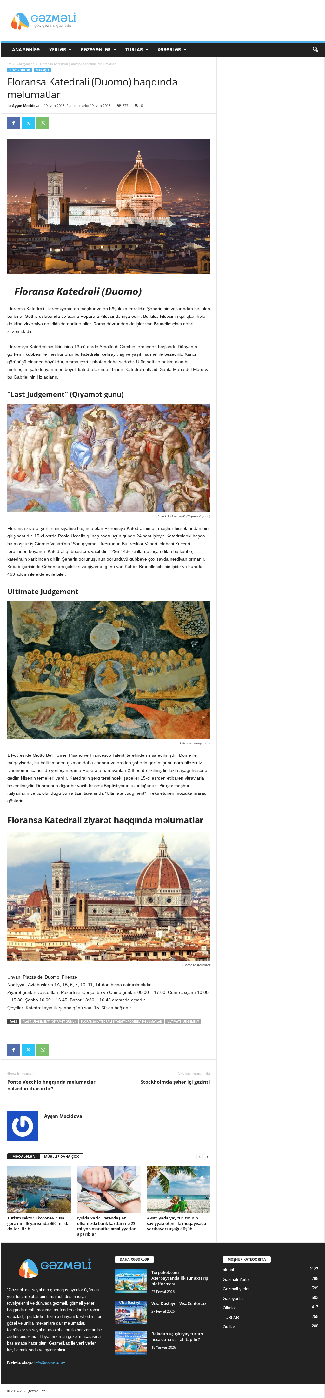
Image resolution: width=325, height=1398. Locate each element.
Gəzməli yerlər (236, 1289)
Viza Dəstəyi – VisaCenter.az (178, 1303)
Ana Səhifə (26, 50)
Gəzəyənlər (96, 50)
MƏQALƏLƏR (23, 1156)
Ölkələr (229, 1308)
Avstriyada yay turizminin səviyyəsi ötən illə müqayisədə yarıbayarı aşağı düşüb (176, 1223)
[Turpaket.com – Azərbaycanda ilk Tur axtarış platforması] (131, 1281)
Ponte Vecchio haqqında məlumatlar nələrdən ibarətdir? (51, 1085)
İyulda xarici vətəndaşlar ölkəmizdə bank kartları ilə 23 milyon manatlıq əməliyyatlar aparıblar (106, 1226)
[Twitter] (28, 123)
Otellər (229, 1327)
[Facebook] (13, 123)
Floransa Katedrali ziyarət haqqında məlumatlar (121, 1021)
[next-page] (207, 1156)
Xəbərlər (169, 50)
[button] (315, 50)
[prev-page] (199, 1156)
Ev (9, 63)
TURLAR (134, 50)
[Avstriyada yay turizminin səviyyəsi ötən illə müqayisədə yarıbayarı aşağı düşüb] (178, 1189)
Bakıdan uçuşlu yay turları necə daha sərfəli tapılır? (177, 1336)
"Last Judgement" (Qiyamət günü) (49, 1021)
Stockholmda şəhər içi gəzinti (175, 1082)
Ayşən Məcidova (26, 105)
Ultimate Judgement (183, 1021)
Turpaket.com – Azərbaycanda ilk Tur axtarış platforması (179, 1278)
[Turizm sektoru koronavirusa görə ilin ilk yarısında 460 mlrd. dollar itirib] (39, 1189)
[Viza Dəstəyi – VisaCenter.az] (131, 1312)
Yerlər (57, 50)
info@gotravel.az (49, 1363)
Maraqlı (42, 70)
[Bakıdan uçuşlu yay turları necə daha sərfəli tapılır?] (131, 1343)
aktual (228, 1270)
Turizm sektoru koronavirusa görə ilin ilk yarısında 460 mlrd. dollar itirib (37, 1223)
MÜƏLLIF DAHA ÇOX (61, 1156)
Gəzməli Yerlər (236, 1279)
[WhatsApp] (42, 123)
